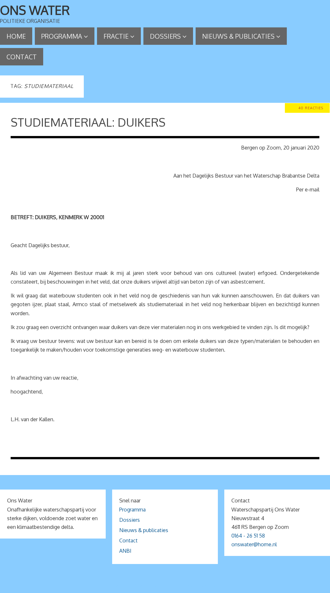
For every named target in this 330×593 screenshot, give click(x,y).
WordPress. (203, 585)
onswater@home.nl (254, 544)
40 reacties (310, 107)
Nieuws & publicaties (143, 530)
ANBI (125, 551)
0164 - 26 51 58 (248, 535)
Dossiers (129, 520)
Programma (132, 509)
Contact (128, 540)
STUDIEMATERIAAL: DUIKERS (88, 122)
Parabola (176, 585)
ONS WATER (35, 10)
